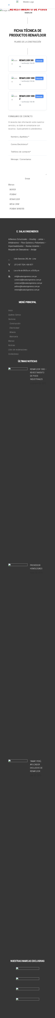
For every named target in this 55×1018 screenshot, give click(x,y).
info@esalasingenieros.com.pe (25, 276)
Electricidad (14, 328)
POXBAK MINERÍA (17, 209)
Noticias (11, 345)
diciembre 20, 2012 (38, 383)
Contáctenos (13, 354)
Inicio (10, 310)
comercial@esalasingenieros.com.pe (27, 280)
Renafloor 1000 (27, 78)
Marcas (11, 184)
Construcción (15, 323)
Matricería (14, 336)
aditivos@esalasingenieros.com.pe (27, 286)
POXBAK (13, 194)
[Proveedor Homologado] (18, 660)
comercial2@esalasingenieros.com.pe (28, 283)
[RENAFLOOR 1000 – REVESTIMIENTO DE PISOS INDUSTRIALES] (18, 464)
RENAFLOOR (15, 199)
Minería (12, 332)
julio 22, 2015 (35, 775)
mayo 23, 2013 (36, 572)
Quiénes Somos (14, 315)
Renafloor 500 (26, 60)
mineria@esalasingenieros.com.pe (26, 290)
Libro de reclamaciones (17, 349)
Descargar (39, 60)
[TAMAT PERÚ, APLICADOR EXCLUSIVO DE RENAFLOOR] (18, 855)
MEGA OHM (14, 204)
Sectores (12, 319)
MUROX (13, 189)
